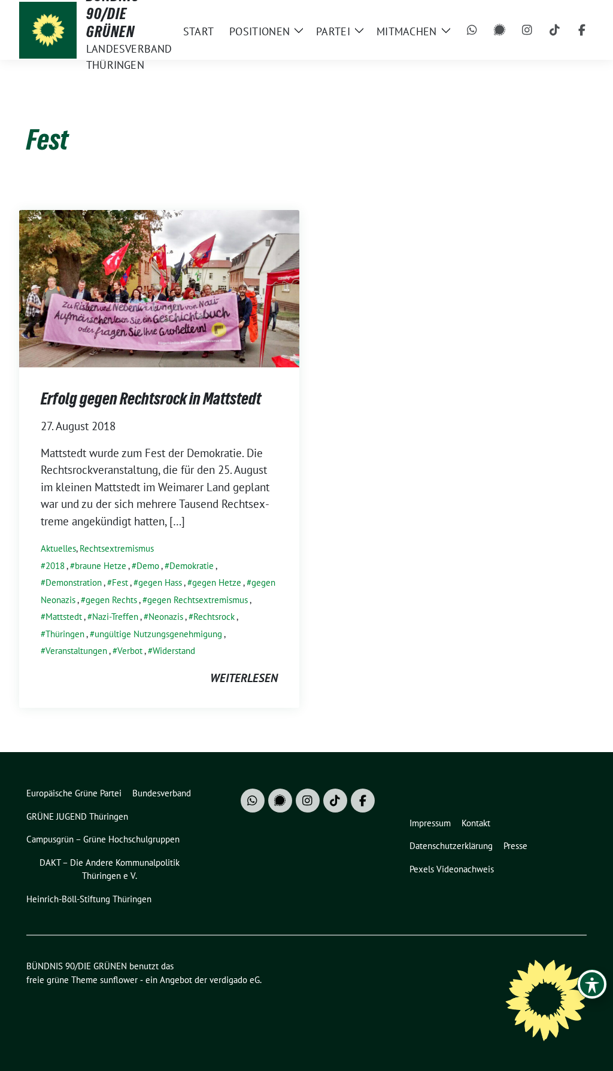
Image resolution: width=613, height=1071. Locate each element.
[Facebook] (582, 30)
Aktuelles (58, 548)
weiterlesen (244, 678)
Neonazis (165, 616)
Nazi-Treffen (115, 616)
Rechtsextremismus (117, 548)
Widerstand (174, 650)
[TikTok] (555, 30)
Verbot (129, 650)
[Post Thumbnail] (159, 287)
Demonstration (73, 582)
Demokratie (191, 565)
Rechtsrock (214, 616)
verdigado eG (235, 979)
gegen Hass (160, 582)
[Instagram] (527, 30)
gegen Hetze (216, 582)
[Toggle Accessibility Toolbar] (592, 984)
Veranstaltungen (76, 650)
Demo (147, 565)
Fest (120, 582)
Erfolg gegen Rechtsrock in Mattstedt (151, 398)
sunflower (119, 979)
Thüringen (64, 634)
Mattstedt (63, 616)
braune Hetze (100, 565)
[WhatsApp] (472, 30)
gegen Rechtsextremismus (197, 600)
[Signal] (500, 30)
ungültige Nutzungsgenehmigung (158, 634)
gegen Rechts (111, 600)
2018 (55, 565)
